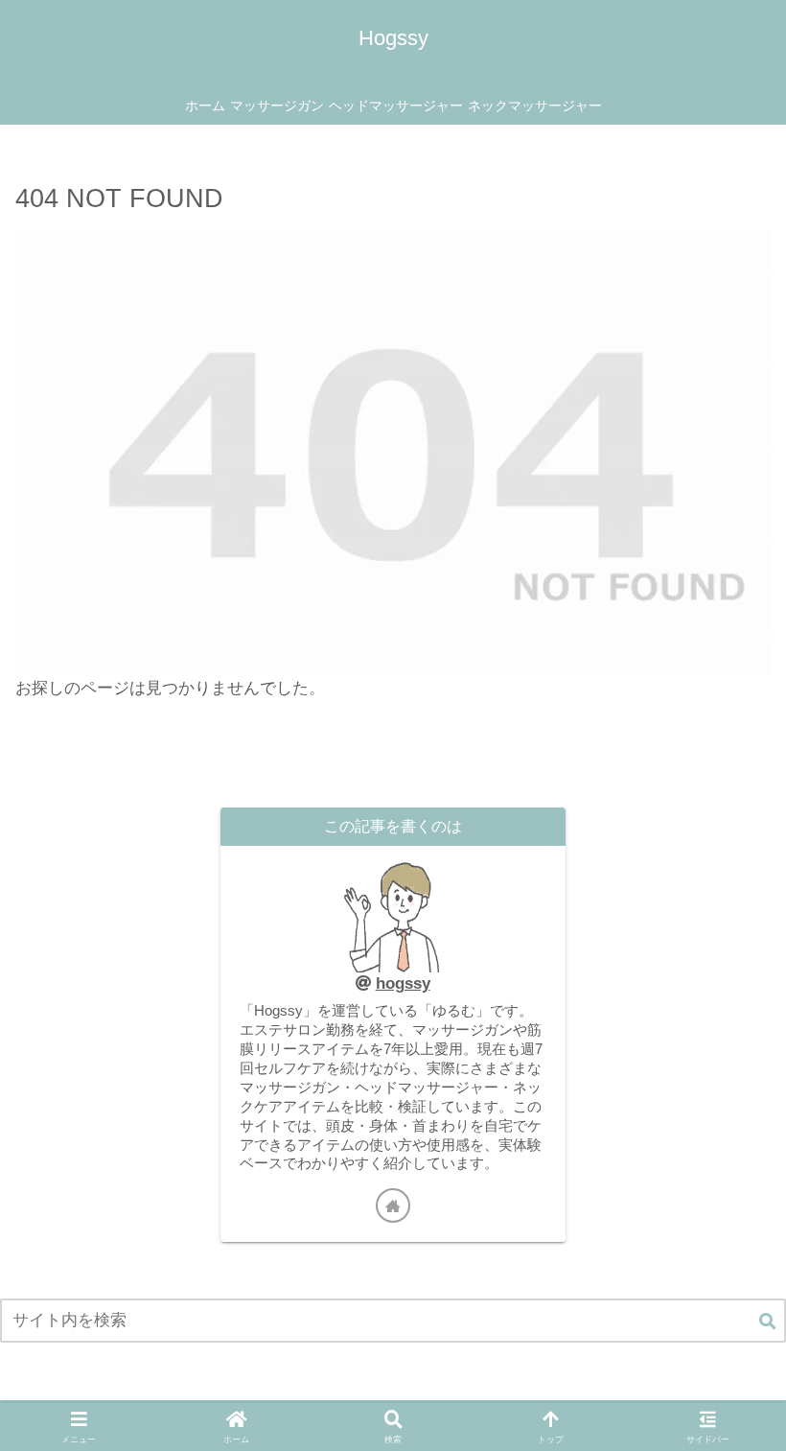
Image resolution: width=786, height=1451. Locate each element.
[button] (767, 1322)
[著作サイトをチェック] (393, 1205)
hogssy (403, 983)
